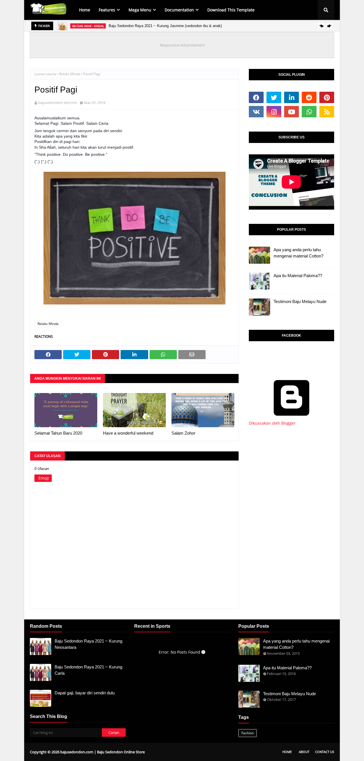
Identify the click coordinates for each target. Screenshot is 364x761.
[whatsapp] (309, 111)
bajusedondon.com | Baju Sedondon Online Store (102, 751)
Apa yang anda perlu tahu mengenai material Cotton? (298, 253)
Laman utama (45, 73)
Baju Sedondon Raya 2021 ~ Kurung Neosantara (88, 644)
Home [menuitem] (84, 10)
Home (287, 752)
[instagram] (273, 111)
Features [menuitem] (107, 10)
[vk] (256, 111)
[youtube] (291, 111)
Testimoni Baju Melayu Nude (300, 301)
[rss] (326, 111)
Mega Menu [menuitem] (140, 10)
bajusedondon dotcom (57, 102)
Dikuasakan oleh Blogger (272, 423)
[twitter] (273, 97)
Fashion (247, 733)
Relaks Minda (69, 73)
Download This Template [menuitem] (231, 10)
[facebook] (256, 97)
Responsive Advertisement (182, 45)
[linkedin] (291, 97)
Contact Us (324, 752)
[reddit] (309, 97)
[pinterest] (326, 97)
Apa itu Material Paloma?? (298, 275)
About (304, 752)
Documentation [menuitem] (179, 10)
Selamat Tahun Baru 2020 (58, 433)
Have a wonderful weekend (128, 433)
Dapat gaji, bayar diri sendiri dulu (85, 692)
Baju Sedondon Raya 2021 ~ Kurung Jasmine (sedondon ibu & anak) (165, 26)
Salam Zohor (183, 433)
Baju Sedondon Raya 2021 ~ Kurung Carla (88, 670)
